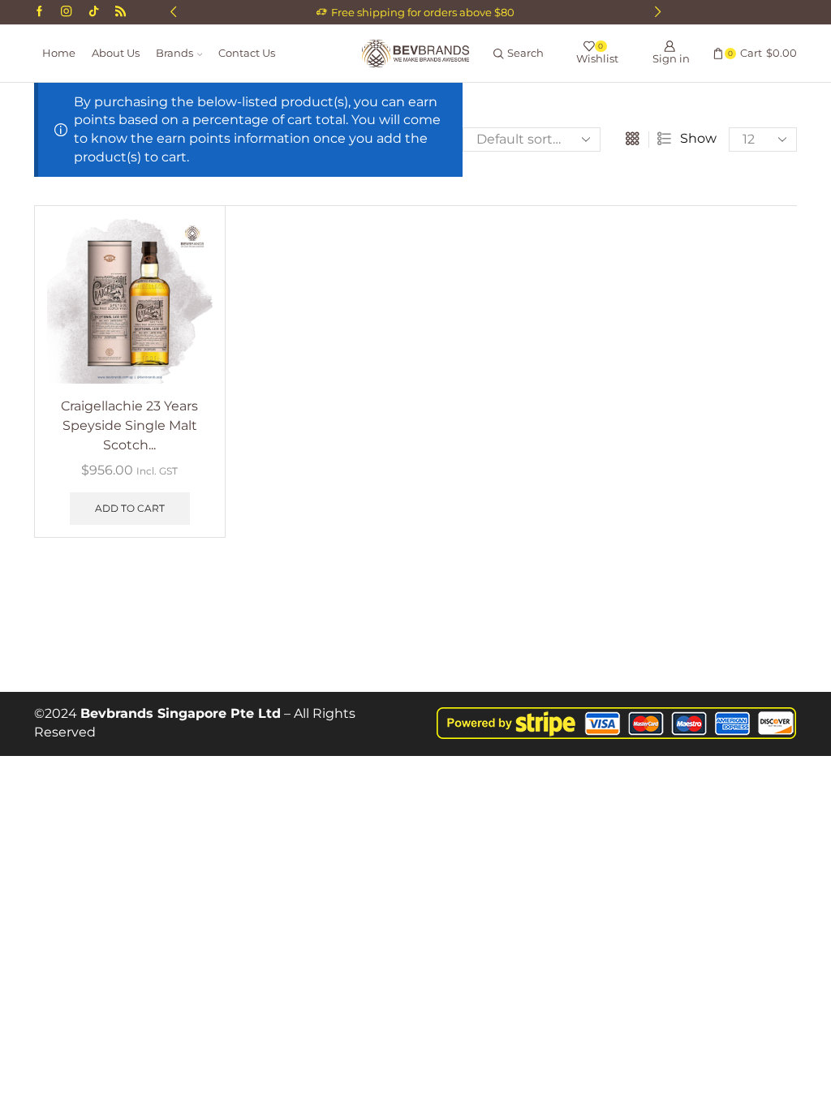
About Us (116, 53)
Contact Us (246, 53)
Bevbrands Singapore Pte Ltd (180, 713)
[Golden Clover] (120, 12)
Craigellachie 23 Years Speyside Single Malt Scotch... (129, 425)
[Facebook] (39, 12)
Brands (174, 53)
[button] (173, 12)
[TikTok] (93, 12)
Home (58, 53)
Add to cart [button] (130, 508)
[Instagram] (66, 12)
